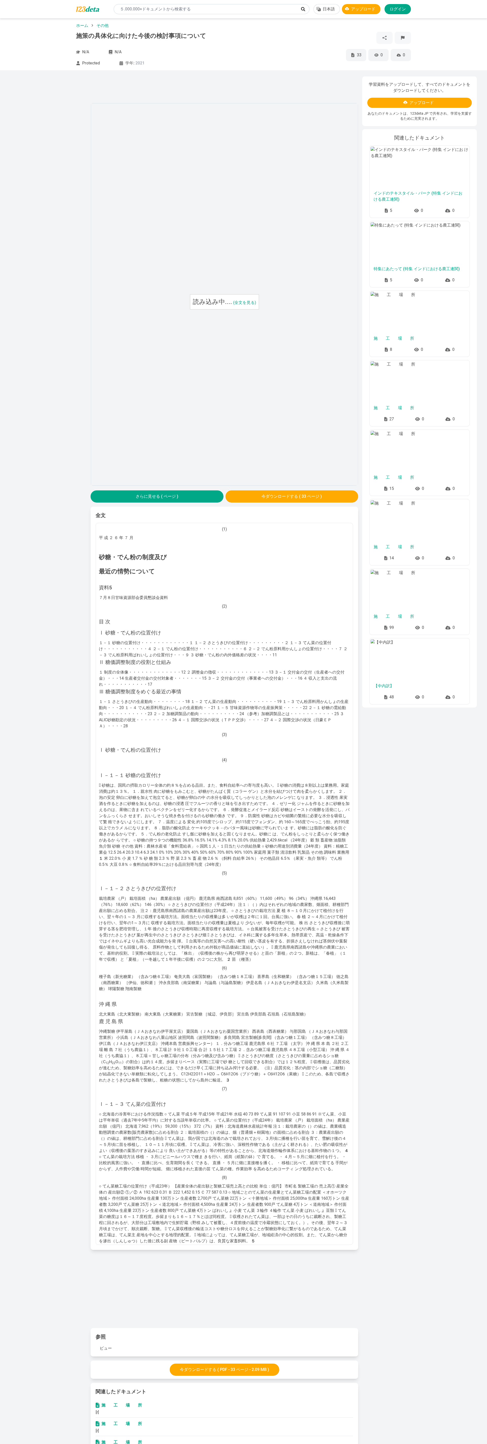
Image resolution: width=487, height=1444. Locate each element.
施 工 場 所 (121, 1405)
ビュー (106, 1348)
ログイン (398, 9)
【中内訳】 (384, 685)
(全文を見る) (244, 302)
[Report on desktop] (403, 38)
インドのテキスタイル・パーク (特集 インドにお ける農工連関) (418, 196)
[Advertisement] (48, 152)
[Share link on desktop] (384, 38)
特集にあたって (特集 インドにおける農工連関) (417, 268)
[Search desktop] (303, 9)
